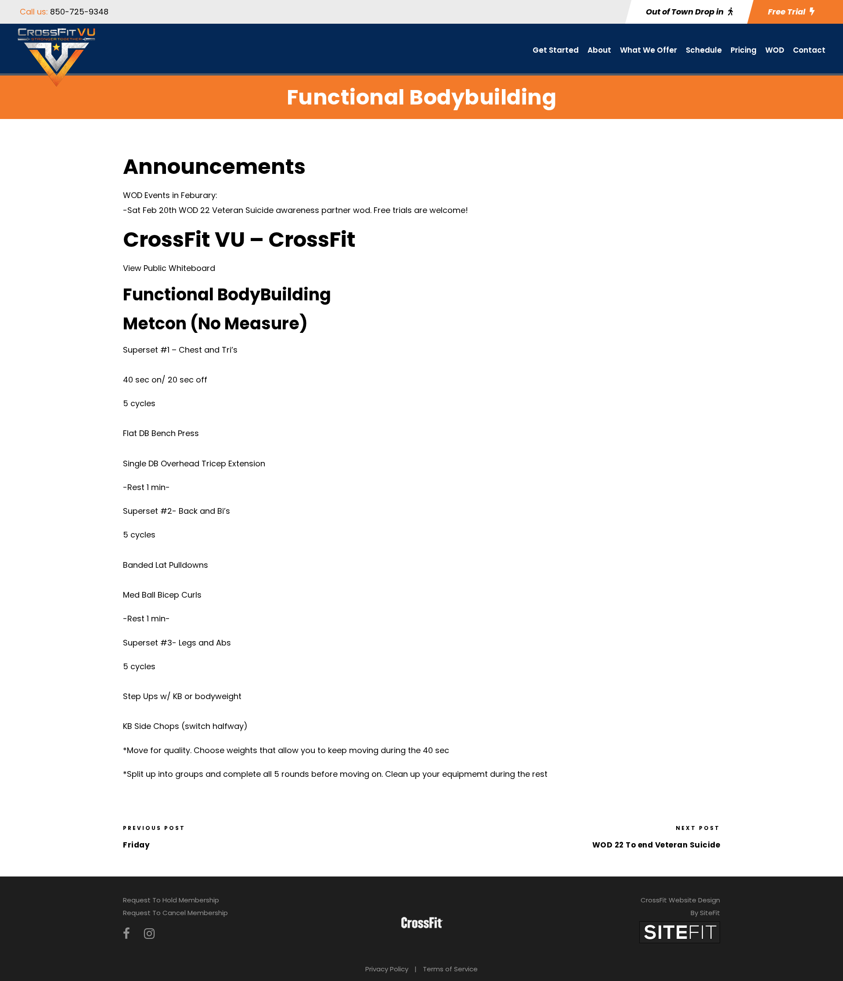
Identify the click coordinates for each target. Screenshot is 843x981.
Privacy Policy (386, 969)
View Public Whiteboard (169, 268)
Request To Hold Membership (171, 900)
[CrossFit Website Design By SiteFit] (679, 931)
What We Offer (648, 50)
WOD (774, 50)
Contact (809, 50)
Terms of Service (450, 969)
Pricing (744, 50)
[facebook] (126, 933)
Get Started (556, 50)
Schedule (704, 50)
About (599, 50)
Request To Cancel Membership (175, 912)
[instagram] (149, 933)
